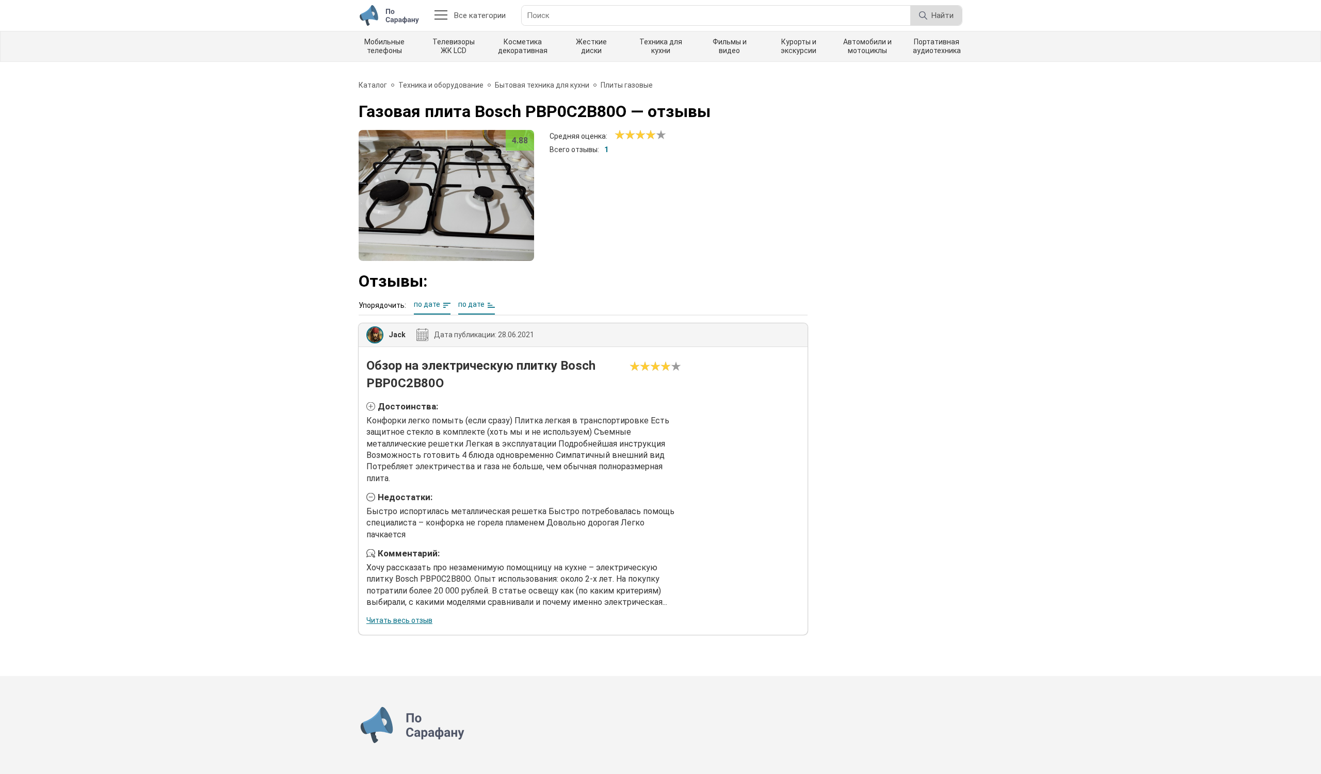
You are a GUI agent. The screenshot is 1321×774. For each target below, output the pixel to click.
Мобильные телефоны (384, 46)
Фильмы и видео (730, 46)
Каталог (373, 85)
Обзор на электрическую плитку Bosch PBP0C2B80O (480, 374)
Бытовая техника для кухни (542, 85)
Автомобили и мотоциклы (867, 46)
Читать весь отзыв (399, 620)
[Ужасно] (620, 135)
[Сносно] (625, 135)
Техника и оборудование (441, 85)
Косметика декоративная (522, 46)
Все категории (480, 15)
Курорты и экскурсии (798, 46)
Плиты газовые (627, 85)
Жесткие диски (591, 46)
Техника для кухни (660, 46)
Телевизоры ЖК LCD (453, 46)
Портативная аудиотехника (937, 46)
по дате (427, 304)
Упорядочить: (382, 305)
